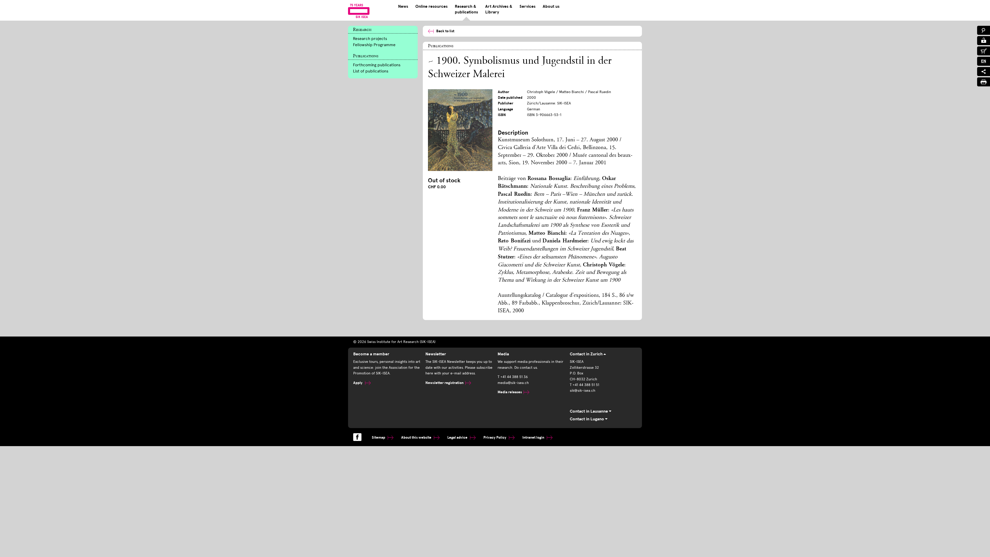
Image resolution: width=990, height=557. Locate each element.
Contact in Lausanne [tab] (589, 411)
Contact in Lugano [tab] (587, 419)
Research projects (370, 38)
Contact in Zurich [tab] (587, 354)
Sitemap (379, 437)
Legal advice (457, 437)
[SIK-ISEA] (358, 11)
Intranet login (533, 437)
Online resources (431, 6)
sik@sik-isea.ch (582, 390)
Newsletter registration (444, 383)
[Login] (983, 40)
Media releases (510, 392)
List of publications (370, 71)
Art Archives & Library (498, 9)
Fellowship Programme (374, 44)
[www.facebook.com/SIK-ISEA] (357, 437)
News (403, 6)
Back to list (445, 31)
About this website (416, 437)
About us (551, 6)
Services (527, 6)
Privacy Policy (495, 437)
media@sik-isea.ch (513, 383)
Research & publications (466, 9)
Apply (358, 383)
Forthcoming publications (376, 64)
